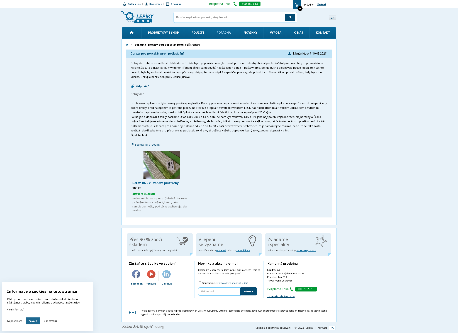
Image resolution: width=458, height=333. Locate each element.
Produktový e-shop (163, 33)
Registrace (155, 4)
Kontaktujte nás (306, 250)
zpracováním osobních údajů (232, 283)
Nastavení (50, 321)
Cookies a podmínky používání (273, 327)
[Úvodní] (131, 32)
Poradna (224, 33)
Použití (198, 33)
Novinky (250, 33)
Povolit (32, 321)
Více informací (15, 309)
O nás (298, 33)
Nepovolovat (14, 321)
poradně (221, 250)
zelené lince (243, 250)
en (332, 18)
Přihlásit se (134, 4)
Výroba (275, 33)
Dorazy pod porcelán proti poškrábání (157, 53)
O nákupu (175, 4)
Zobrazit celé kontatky (281, 296)
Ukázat (321, 4)
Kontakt (323, 33)
